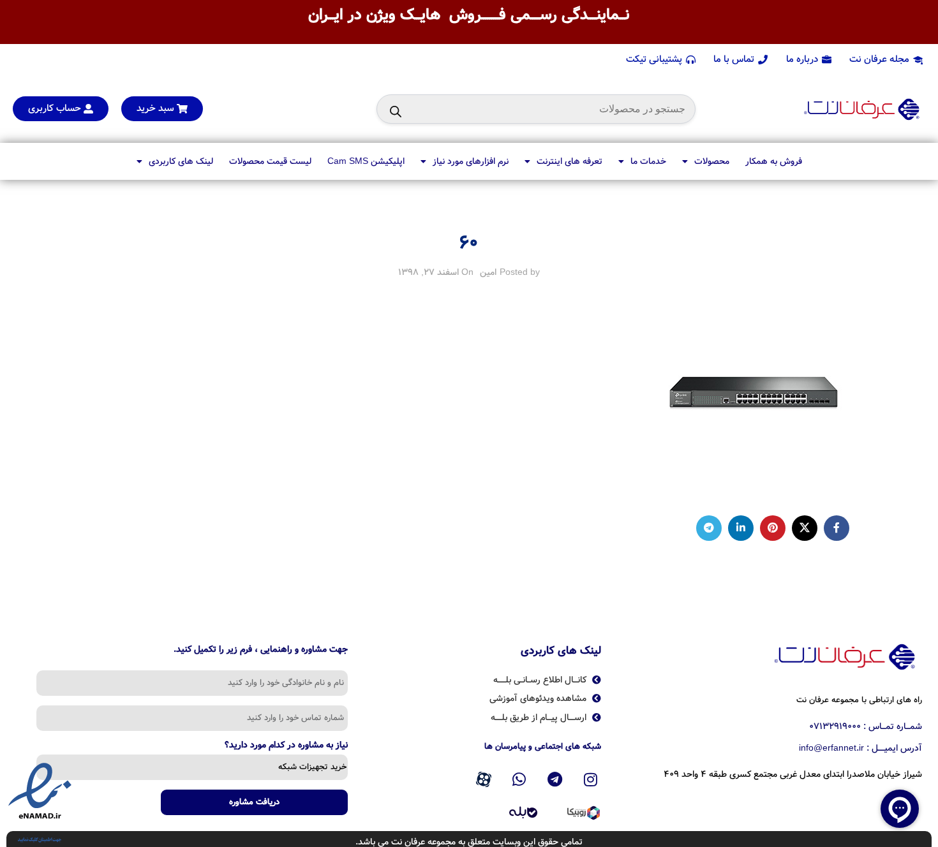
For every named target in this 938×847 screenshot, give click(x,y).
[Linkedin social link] (741, 528)
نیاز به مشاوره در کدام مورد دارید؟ (286, 746)
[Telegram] (555, 779)
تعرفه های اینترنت (569, 161)
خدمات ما (648, 161)
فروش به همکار (773, 161)
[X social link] (804, 528)
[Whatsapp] (519, 779)
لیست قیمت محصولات (270, 161)
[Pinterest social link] (772, 528)
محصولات (711, 161)
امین (488, 272)
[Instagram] (590, 779)
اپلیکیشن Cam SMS (366, 161)
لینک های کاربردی (181, 161)
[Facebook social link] (836, 528)
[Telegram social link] (709, 528)
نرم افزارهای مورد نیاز (471, 161)
